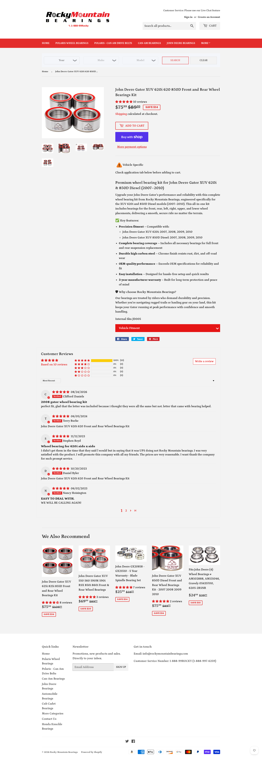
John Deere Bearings (181, 43)
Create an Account (209, 17)
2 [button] (126, 510)
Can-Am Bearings (149, 43)
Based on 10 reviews (54, 364)
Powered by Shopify (91, 752)
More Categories (52, 713)
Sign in (188, 17)
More (204, 43)
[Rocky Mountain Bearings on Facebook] (133, 741)
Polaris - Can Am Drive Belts (113, 43)
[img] (61, 392)
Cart (212, 25)
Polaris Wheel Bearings (71, 43)
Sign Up (121, 667)
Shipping (121, 114)
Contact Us (49, 718)
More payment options (132, 146)
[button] (124, 101)
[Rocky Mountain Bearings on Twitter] (127, 741)
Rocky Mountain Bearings (64, 752)
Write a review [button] (204, 361)
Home (46, 43)
